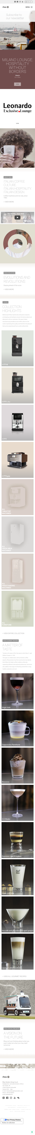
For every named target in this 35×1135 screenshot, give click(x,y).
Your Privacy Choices (14, 1120)
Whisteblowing (20, 1111)
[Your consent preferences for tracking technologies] (32, 1132)
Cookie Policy (22, 1107)
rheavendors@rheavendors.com (14, 1091)
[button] (31, 7)
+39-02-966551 (10, 1092)
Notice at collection (8, 1122)
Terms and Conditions (12, 1109)
